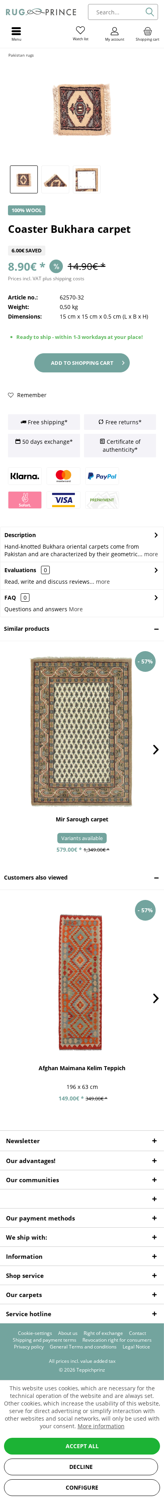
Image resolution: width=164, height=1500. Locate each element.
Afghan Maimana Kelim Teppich (82, 1068)
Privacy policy (29, 1347)
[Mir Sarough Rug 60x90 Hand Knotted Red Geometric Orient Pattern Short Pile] (82, 731)
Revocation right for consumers (117, 1340)
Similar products (26, 628)
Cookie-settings (35, 1333)
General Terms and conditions (83, 1347)
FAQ (15, 597)
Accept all (82, 1446)
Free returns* (123, 422)
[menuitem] (147, 34)
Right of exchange (103, 1333)
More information (101, 1426)
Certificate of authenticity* (122, 445)
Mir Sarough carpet (82, 819)
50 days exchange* (47, 441)
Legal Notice (136, 1347)
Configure (82, 1487)
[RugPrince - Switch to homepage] (41, 12)
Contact (137, 1333)
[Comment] (82, 241)
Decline (81, 1466)
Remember (31, 395)
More (76, 609)
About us (68, 1333)
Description (20, 535)
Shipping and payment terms (44, 1340)
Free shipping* (47, 422)
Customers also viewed (36, 877)
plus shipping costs (63, 278)
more (150, 554)
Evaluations (20, 570)
